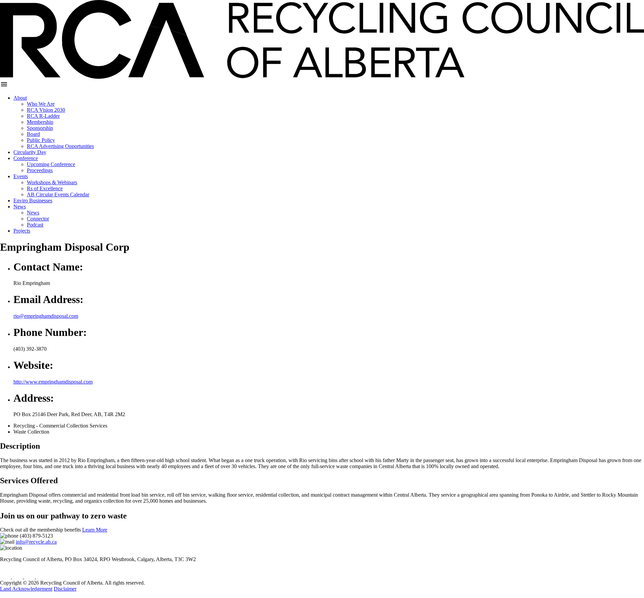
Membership (40, 122)
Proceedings (40, 170)
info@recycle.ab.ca (36, 542)
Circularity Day (29, 152)
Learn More (94, 530)
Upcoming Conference (51, 164)
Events (20, 176)
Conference (25, 158)
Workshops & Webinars (52, 182)
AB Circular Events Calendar (58, 194)
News (19, 206)
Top (4, 595)
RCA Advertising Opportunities (60, 146)
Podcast (35, 225)
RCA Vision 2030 (46, 110)
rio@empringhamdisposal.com (45, 316)
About (20, 98)
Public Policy (41, 140)
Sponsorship (40, 128)
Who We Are (41, 104)
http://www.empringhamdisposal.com (53, 382)
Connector (38, 218)
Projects (21, 231)
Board (33, 134)
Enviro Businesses (32, 200)
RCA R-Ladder (43, 116)
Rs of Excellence (45, 188)
